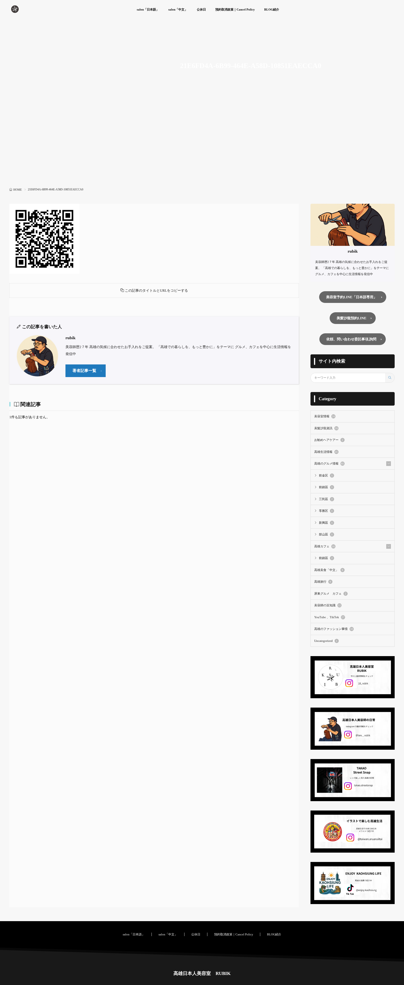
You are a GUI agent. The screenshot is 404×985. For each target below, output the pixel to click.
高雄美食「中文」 (328, 570)
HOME (17, 189)
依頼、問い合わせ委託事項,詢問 (351, 339)
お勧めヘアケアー (328, 440)
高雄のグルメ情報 (329, 463)
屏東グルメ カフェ (330, 593)
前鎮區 (326, 487)
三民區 (326, 499)
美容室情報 (324, 416)
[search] (389, 377)
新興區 (326, 522)
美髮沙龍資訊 (326, 428)
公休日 (201, 9)
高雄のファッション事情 (333, 629)
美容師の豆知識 (327, 605)
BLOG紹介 (271, 9)
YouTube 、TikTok (329, 617)
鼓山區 (326, 534)
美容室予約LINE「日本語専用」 (351, 297)
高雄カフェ (324, 546)
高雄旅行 (322, 581)
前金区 (326, 475)
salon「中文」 (178, 9)
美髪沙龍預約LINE (351, 318)
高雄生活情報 (326, 452)
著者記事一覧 (84, 370)
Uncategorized (325, 641)
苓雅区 (326, 510)
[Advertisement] (202, 151)
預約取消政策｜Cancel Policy (235, 9)
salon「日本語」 (148, 9)
